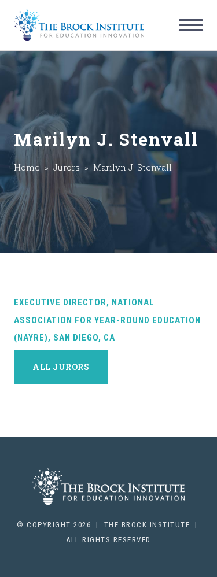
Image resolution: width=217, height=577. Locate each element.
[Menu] (191, 25)
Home (27, 167)
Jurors (66, 167)
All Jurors (60, 366)
